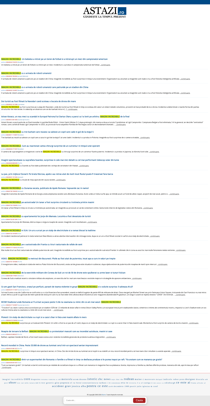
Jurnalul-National (23, 76)
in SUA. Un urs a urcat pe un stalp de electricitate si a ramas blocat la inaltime (48, 230)
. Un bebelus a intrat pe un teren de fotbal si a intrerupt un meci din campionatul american (54, 59)
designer (190, 379)
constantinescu (90, 383)
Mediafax (20, 62)
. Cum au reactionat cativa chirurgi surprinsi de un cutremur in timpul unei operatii (50, 146)
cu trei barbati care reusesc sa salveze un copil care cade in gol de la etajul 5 (47, 132)
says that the (117, 379)
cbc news (104, 379)
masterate (150, 379)
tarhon (102, 383)
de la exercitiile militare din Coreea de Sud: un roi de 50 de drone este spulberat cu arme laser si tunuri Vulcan (63, 272)
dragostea (35, 379)
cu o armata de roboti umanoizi (26, 73)
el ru (72, 383)
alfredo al (201, 383)
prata (182, 379)
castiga (147, 383)
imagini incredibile (12, 379)
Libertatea (21, 104)
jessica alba (79, 386)
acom (76, 379)
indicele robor (171, 379)
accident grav (61, 386)
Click (19, 205)
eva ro (124, 382)
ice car (20, 383)
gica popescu (62, 383)
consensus (115, 383)
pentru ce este (97, 386)
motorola (67, 379)
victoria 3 (133, 383)
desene (83, 379)
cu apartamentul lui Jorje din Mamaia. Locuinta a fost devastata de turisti (46, 216)
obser (13, 382)
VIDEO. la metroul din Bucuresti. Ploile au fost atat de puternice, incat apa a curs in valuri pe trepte (58, 258)
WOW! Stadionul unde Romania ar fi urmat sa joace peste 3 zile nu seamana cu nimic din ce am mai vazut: (61, 302)
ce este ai (183, 382)
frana (193, 383)
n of (141, 383)
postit (133, 386)
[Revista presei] (104, 18)
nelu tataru (30, 383)
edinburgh (170, 383)
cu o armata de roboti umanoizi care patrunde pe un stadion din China (44, 87)
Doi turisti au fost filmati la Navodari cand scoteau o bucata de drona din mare (38, 101)
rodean (129, 379)
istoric (92, 379)
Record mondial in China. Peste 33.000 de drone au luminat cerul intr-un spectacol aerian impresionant (49, 345)
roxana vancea (48, 379)
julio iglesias (143, 386)
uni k (38, 383)
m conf (154, 386)
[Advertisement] (105, 36)
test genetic (47, 383)
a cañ (58, 379)
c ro (109, 383)
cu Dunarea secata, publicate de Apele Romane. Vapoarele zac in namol (45, 188)
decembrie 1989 (121, 386)
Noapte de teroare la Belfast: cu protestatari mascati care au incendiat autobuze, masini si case (56, 331)
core (27, 379)
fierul (79, 383)
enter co (160, 383)
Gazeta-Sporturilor (23, 119)
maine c (139, 379)
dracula (200, 379)
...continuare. (105, 65)
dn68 (111, 386)
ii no (153, 383)
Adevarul (20, 275)
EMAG (105, 375)
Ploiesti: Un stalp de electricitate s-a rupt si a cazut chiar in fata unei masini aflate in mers (44, 317)
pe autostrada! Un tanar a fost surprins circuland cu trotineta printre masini (47, 202)
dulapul (159, 379)
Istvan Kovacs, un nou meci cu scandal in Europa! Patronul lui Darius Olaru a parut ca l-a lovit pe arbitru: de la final (65, 116)
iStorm (104, 395)
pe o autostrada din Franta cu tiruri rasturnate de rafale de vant (41, 244)
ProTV (20, 163)
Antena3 (20, 177)
